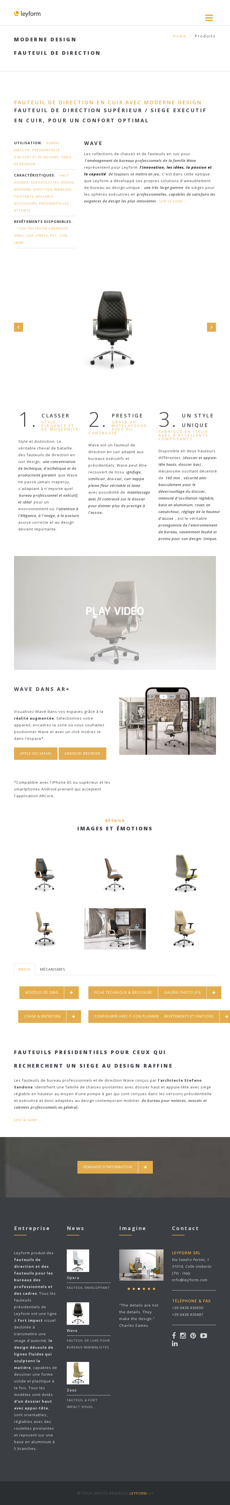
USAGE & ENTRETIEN (42, 1016)
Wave (72, 1330)
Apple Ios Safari (36, 753)
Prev (18, 327)
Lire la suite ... (173, 201)
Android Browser (82, 753)
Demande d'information (107, 1167)
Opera (73, 1277)
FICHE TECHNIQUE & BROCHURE (123, 992)
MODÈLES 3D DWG (41, 992)
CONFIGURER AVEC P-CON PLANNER (126, 1016)
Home (180, 36)
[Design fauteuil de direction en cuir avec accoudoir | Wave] (115, 632)
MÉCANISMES (52, 969)
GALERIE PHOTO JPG (182, 992)
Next (211, 327)
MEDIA (25, 969)
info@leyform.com (190, 1279)
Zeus (72, 1390)
